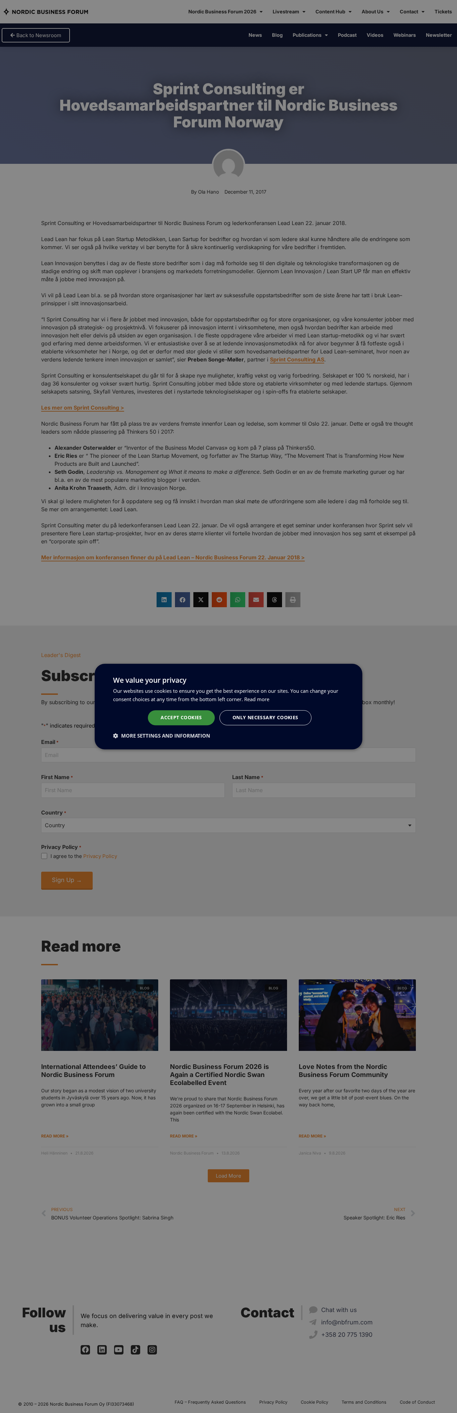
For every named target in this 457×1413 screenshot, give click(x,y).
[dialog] (228, 706)
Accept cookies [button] (181, 717)
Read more (256, 699)
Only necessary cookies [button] (265, 717)
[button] (161, 735)
